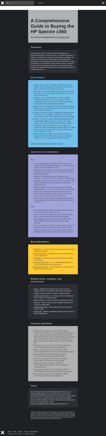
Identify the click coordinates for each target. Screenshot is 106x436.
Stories (40, 3)
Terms (14, 431)
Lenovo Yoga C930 (40, 253)
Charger (36, 293)
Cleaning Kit (38, 311)
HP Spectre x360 (63, 37)
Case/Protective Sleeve (41, 296)
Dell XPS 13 (38, 249)
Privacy (20, 431)
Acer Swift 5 (38, 258)
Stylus (36, 289)
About (9, 431)
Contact (26, 431)
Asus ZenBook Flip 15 (41, 267)
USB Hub (37, 302)
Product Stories (34, 431)
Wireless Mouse (39, 300)
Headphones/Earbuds (41, 307)
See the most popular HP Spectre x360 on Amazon (47, 143)
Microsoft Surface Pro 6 (41, 262)
